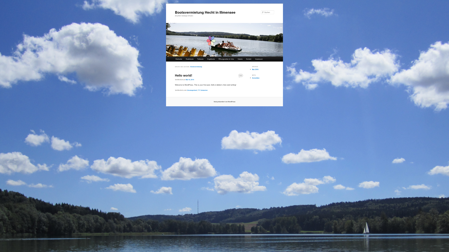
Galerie (240, 59)
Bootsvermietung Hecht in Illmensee (205, 12)
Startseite (179, 59)
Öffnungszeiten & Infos (226, 59)
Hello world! (183, 75)
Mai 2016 (255, 69)
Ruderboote (190, 59)
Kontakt (248, 59)
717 (240, 75)
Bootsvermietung (196, 67)
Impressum (259, 59)
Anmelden (255, 78)
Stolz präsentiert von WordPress (224, 102)
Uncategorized (192, 90)
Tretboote (200, 59)
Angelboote (211, 59)
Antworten (203, 90)
